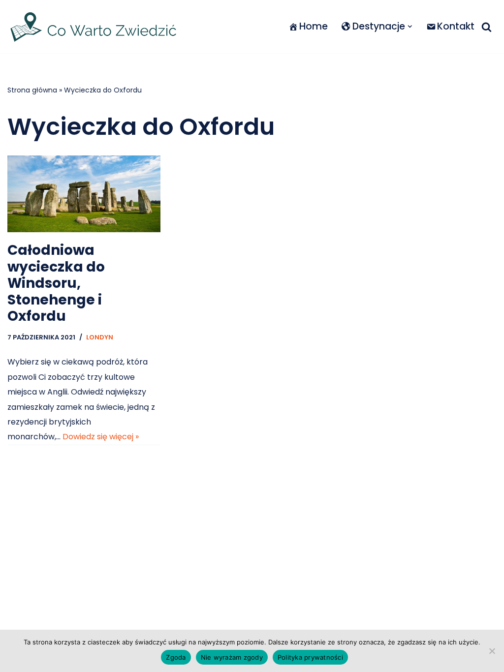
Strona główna (32, 90)
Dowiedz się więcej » (101, 436)
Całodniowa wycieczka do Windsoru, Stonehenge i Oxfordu (56, 283)
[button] (410, 26)
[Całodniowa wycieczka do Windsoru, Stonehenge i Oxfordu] (83, 193)
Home (313, 26)
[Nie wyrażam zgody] (492, 651)
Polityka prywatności (310, 657)
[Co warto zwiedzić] (93, 26)
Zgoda (176, 657)
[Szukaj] (486, 27)
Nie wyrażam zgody (232, 657)
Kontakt (455, 26)
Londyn (99, 337)
